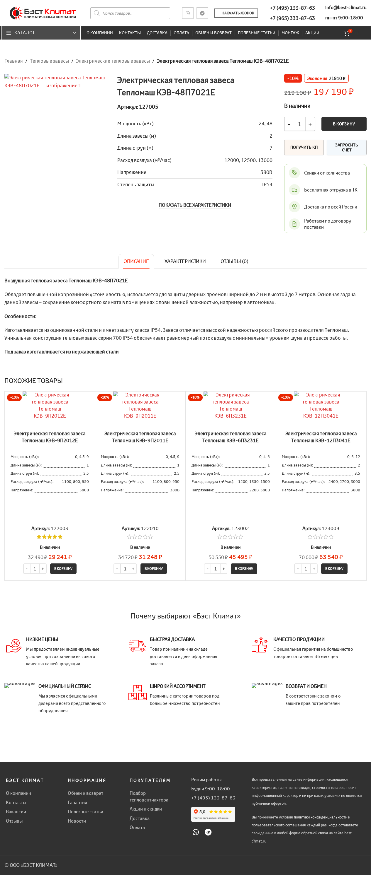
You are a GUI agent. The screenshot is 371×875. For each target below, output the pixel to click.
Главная (13, 61)
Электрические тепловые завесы (113, 61)
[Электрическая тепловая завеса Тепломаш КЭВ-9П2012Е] (50, 405)
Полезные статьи (85, 811)
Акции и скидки (146, 809)
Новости (77, 821)
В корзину (344, 124)
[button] (63, 568)
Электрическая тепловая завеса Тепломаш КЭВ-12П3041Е (321, 437)
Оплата (137, 827)
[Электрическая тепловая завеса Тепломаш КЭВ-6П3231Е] (231, 405)
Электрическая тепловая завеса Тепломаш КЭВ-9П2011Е (140, 437)
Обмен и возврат (85, 793)
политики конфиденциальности (320, 817)
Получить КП (304, 147)
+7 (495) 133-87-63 (292, 8)
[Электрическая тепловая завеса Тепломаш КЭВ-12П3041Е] (321, 405)
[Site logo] (43, 12)
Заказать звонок (238, 13)
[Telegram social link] (202, 13)
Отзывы (14, 821)
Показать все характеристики (195, 205)
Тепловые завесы (49, 61)
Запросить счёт (346, 147)
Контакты (16, 802)
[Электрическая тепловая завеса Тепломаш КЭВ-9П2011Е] (140, 405)
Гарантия (77, 802)
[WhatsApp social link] (188, 13)
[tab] (136, 261)
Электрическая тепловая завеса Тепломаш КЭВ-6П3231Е (231, 437)
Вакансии (16, 811)
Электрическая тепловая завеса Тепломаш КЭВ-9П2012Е (50, 437)
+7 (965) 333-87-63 (292, 18)
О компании (18, 793)
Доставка (140, 818)
